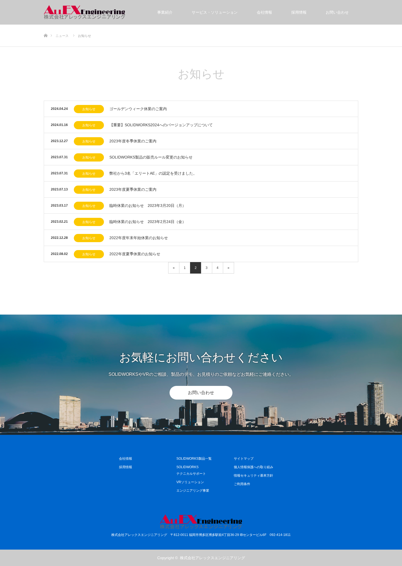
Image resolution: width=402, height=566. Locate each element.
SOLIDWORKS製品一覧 (194, 459)
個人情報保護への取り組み (253, 467)
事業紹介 (165, 12)
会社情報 (264, 12)
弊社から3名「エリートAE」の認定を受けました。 (153, 173)
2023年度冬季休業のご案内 (132, 141)
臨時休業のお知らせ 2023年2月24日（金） (147, 221)
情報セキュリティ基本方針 (253, 475)
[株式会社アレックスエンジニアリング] (85, 12)
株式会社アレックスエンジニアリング (212, 558)
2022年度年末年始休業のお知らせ (138, 238)
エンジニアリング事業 (192, 490)
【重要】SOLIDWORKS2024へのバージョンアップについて (161, 125)
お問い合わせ (337, 12)
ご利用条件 (242, 484)
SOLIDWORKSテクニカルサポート (191, 470)
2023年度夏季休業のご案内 (132, 189)
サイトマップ (244, 459)
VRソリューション (190, 482)
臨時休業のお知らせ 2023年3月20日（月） (147, 205)
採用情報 (299, 12)
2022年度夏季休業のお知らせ (134, 254)
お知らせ (88, 109)
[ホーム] (45, 27)
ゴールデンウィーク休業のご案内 (138, 109)
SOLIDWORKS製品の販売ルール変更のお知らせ (151, 157)
